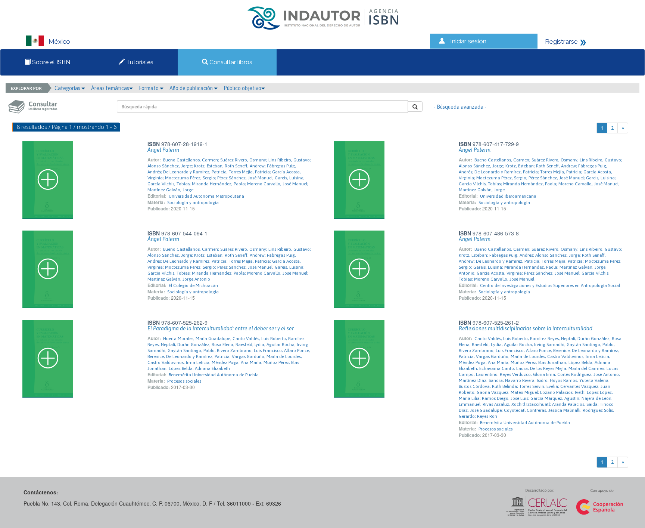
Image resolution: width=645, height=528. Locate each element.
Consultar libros (230, 62)
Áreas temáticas (110, 88)
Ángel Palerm (163, 150)
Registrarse (561, 41)
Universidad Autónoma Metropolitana (206, 196)
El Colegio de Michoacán (193, 285)
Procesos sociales (184, 381)
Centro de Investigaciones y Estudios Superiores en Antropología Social (550, 285)
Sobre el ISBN (50, 62)
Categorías (67, 88)
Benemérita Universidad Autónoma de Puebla (214, 374)
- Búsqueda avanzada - (460, 107)
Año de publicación (191, 88)
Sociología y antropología (193, 202)
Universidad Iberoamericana (508, 196)
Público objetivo (242, 88)
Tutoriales (139, 62)
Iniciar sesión (468, 41)
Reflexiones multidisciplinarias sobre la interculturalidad (525, 328)
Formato (149, 88)
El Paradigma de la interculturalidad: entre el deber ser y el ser (220, 328)
